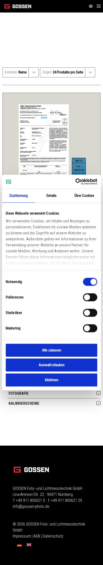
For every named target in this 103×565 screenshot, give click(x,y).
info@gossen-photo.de (31, 506)
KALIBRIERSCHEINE (24, 403)
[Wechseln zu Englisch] (29, 544)
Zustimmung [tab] (18, 195)
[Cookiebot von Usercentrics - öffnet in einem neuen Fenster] (75, 181)
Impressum (22, 536)
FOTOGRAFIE (19, 393)
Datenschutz (53, 536)
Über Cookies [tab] (84, 195)
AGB (37, 536)
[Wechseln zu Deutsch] (19, 544)
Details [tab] (51, 195)
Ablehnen (51, 380)
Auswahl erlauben (51, 365)
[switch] (90, 297)
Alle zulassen (51, 350)
